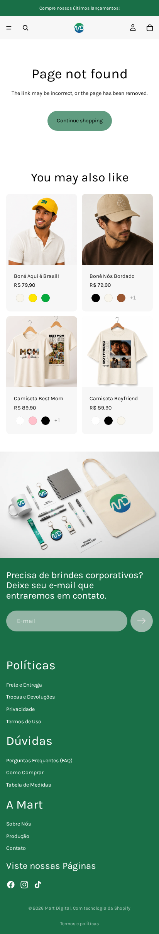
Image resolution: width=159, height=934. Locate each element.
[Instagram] (24, 884)
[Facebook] (10, 884)
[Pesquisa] (25, 27)
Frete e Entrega (24, 685)
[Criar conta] (141, 621)
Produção (17, 836)
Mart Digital (58, 908)
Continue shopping (80, 120)
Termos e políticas (79, 923)
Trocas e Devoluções (30, 697)
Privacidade (20, 709)
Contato (16, 848)
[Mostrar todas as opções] (133, 297)
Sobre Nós (18, 824)
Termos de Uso (23, 721)
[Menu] (9, 28)
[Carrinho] (149, 27)
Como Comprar (25, 772)
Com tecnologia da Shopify (101, 908)
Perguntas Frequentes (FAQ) (39, 760)
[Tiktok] (37, 884)
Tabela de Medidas (28, 785)
